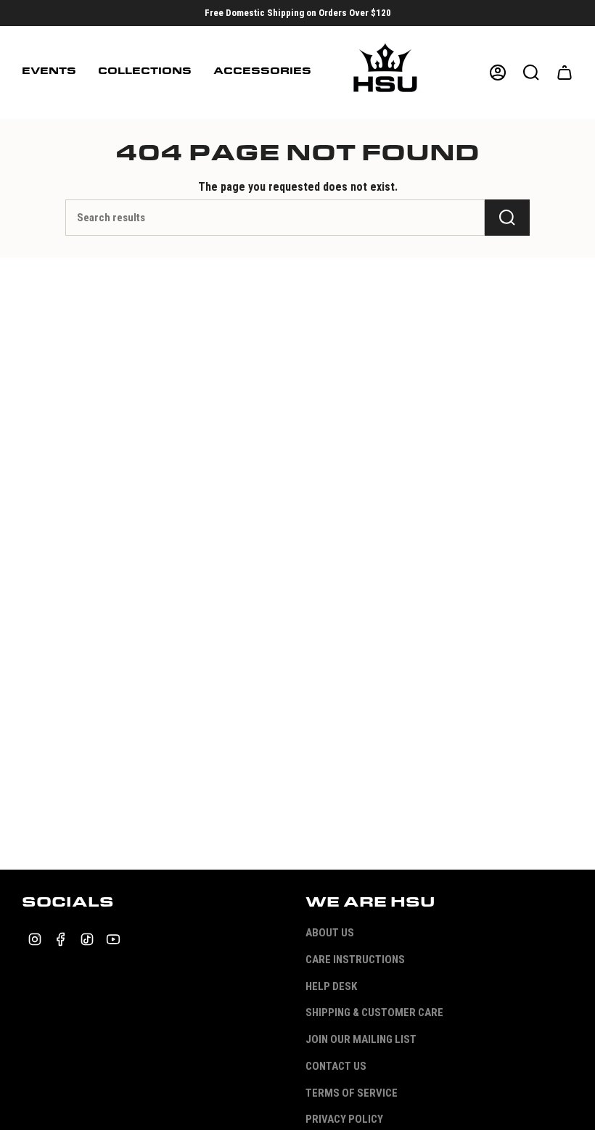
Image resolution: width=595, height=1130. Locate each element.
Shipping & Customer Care (374, 1012)
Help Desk (331, 986)
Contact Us (335, 1066)
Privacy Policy (344, 1119)
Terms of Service (351, 1093)
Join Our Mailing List (360, 1039)
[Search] (507, 217)
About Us (329, 932)
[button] (49, 72)
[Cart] (564, 72)
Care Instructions (355, 959)
